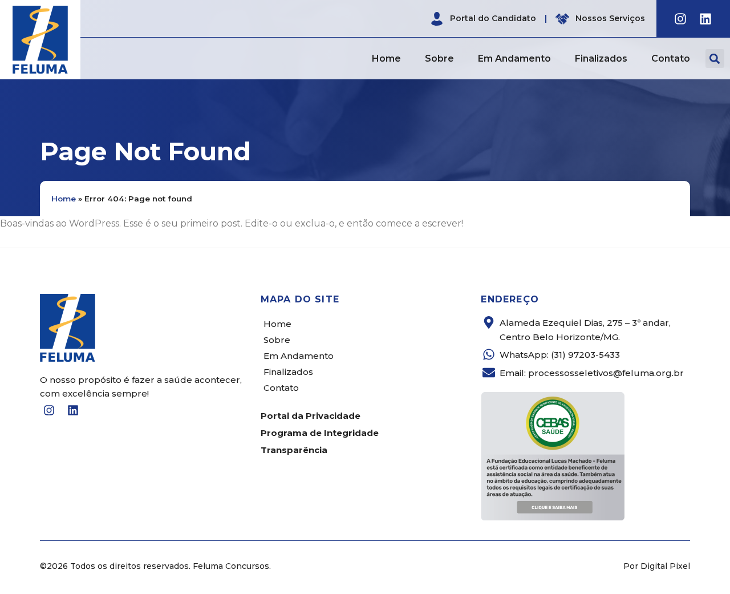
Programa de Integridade (320, 432)
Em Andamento (514, 58)
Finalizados (601, 58)
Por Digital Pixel (656, 566)
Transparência (294, 450)
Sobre (439, 58)
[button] (714, 58)
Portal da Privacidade (310, 415)
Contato (670, 58)
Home (386, 58)
